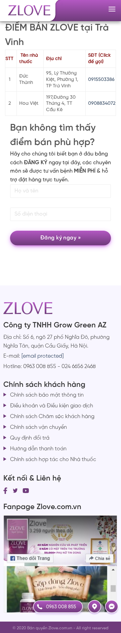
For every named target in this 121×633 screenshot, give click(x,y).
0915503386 (101, 79)
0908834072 (102, 103)
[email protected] (43, 356)
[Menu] (112, 9)
